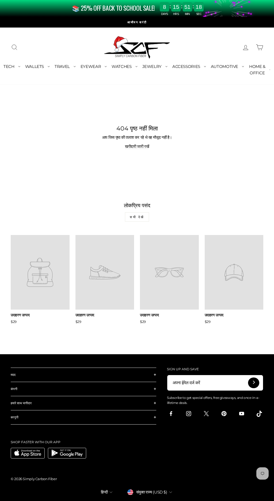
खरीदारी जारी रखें (137, 146)
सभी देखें (137, 217)
